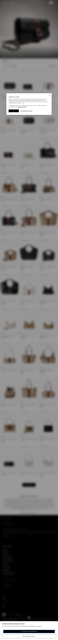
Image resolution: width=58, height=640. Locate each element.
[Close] (29, 617)
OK (13, 110)
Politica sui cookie (22, 106)
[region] (29, 104)
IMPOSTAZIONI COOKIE (26, 110)
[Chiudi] (49, 95)
